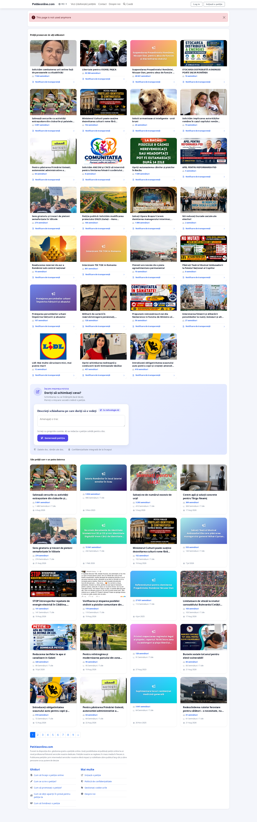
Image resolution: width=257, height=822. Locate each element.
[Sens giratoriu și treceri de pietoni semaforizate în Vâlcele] (53, 209)
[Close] (224, 17)
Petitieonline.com (43, 4)
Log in (196, 4)
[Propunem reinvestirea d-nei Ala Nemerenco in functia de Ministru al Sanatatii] (153, 307)
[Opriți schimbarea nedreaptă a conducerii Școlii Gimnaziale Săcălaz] (103, 356)
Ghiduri (35, 769)
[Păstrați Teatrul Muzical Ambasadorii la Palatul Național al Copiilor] (203, 258)
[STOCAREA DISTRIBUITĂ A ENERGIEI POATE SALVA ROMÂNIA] (203, 62)
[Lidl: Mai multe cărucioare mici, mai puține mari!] (53, 356)
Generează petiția (55, 437)
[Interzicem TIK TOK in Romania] (103, 257)
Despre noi (114, 4)
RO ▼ (64, 4)
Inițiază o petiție (214, 4)
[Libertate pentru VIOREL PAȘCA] (103, 61)
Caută (129, 4)
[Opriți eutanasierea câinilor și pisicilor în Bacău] (153, 160)
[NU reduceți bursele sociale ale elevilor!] (203, 209)
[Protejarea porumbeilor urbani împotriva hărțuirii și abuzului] (53, 307)
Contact (102, 4)
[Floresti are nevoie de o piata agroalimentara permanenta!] (153, 258)
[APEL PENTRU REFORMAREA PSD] (203, 159)
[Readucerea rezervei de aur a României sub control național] (53, 258)
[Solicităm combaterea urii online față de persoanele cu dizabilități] (53, 62)
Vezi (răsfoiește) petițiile (83, 4)
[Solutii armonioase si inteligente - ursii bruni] (153, 111)
